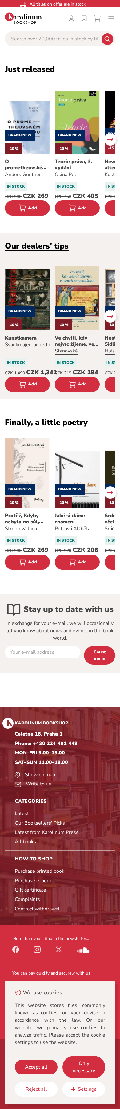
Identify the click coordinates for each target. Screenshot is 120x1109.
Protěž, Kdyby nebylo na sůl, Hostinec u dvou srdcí (25, 519)
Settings (87, 1089)
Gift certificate (30, 890)
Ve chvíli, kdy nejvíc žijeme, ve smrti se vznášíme (76, 341)
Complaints (27, 899)
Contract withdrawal (37, 908)
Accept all (36, 1067)
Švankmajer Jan (22, 344)
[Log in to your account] (71, 18)
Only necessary (84, 1067)
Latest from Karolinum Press (46, 832)
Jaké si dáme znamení (70, 519)
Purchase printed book (39, 871)
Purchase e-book (33, 880)
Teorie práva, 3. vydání (73, 165)
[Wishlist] (84, 18)
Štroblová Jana (21, 528)
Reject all (36, 1089)
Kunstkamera (21, 338)
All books (25, 841)
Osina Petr (66, 174)
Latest (22, 813)
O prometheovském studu (25, 165)
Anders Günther (23, 174)
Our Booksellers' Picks (40, 823)
